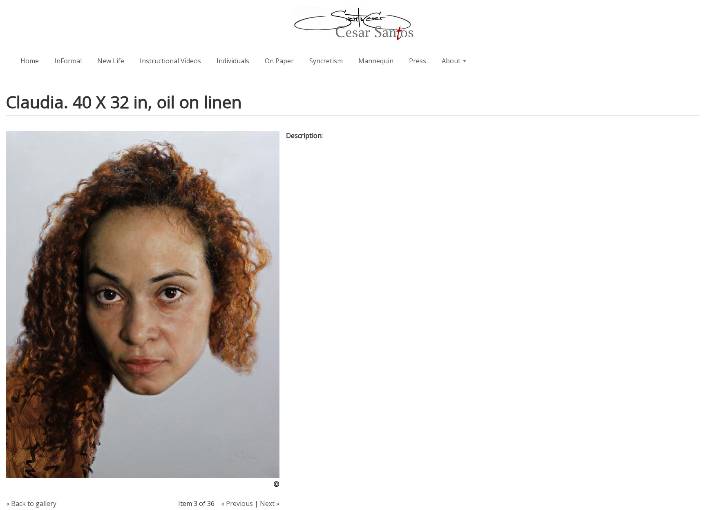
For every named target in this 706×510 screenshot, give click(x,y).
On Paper (279, 60)
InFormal (68, 60)
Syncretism (326, 60)
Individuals (233, 60)
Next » (269, 503)
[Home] (353, 24)
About (452, 60)
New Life (110, 60)
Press (417, 60)
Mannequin (375, 60)
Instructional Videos (170, 60)
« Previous (237, 503)
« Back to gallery (31, 503)
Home (29, 60)
